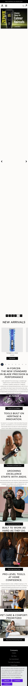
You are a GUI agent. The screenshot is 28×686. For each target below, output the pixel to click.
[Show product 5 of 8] (15, 364)
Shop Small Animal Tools (14, 524)
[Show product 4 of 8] (12, 364)
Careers (14, 653)
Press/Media (14, 665)
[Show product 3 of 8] (8, 364)
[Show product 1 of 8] (2, 364)
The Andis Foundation (14, 662)
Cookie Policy (18, 677)
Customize (17, 680)
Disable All (7, 684)
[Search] (23, 5)
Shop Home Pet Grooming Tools (14, 639)
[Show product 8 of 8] (25, 364)
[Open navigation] (6, 5)
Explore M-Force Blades (14, 408)
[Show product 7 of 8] (22, 364)
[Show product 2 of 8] (5, 364)
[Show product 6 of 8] (19, 364)
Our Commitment (14, 659)
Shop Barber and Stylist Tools (14, 465)
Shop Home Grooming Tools (14, 610)
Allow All (6, 680)
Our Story (14, 656)
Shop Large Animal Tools (14, 569)
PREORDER (12, 358)
